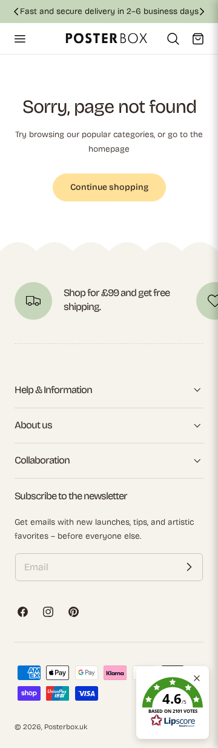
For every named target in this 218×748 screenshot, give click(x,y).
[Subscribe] (188, 567)
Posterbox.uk (65, 727)
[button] (19, 38)
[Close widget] (197, 678)
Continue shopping (109, 187)
